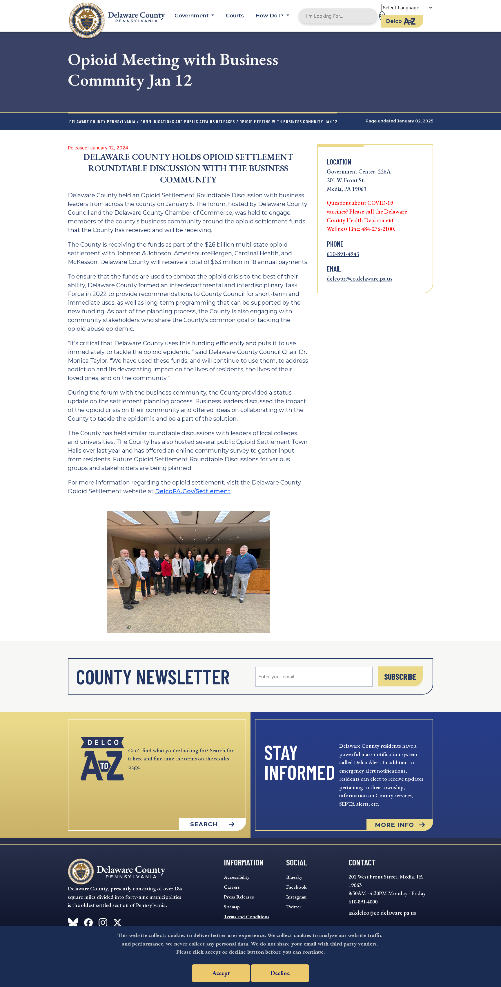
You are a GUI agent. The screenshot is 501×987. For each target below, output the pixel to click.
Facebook (296, 887)
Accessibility (237, 877)
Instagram (296, 897)
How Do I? (270, 15)
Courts (235, 15)
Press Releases (239, 897)
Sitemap (232, 906)
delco (394, 21)
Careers (232, 887)
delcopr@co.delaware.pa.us (359, 278)
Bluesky (294, 877)
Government (192, 15)
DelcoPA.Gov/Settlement (192, 491)
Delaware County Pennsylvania (102, 121)
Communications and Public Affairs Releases (187, 121)
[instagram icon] (103, 921)
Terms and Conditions (246, 916)
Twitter (293, 906)
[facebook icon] (73, 921)
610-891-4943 (343, 254)
